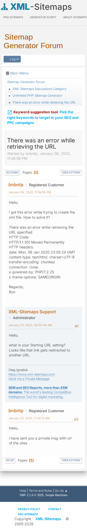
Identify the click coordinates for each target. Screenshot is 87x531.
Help (23, 490)
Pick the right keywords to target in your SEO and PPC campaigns (43, 117)
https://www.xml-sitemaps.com (31, 374)
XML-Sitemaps (48, 519)
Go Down (12, 172)
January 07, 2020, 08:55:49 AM (30, 325)
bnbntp (15, 184)
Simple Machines (56, 495)
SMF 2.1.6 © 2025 (32, 495)
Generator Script (43, 17)
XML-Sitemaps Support (32, 311)
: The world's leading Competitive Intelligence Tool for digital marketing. (39, 392)
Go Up (10, 460)
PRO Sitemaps (13, 17)
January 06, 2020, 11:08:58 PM (29, 192)
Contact (54, 509)
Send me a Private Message (29, 379)
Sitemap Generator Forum (33, 41)
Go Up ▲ (61, 490)
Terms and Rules (40, 490)
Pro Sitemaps (28, 514)
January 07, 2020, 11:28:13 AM (29, 418)
